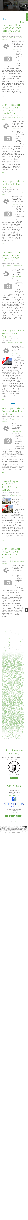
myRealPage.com (16, 821)
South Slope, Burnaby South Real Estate (9, 715)
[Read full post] (6, 46)
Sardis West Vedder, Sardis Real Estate (8, 708)
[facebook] (7, 816)
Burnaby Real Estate (19, 632)
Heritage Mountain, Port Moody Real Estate (9, 674)
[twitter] (10, 816)
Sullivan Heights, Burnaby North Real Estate (12, 721)
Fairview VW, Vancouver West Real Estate (9, 660)
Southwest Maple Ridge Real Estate (17, 716)
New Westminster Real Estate (15, 689)
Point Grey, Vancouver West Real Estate (13, 697)
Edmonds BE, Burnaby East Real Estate (15, 659)
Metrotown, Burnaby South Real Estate (11, 685)
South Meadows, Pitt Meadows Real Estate (16, 714)
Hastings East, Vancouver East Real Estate (17, 672)
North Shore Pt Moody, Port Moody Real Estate (10, 691)
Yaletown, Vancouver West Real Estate (15, 738)
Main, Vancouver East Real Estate (7, 682)
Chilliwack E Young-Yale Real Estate (8, 643)
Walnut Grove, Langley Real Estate (17, 729)
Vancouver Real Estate (6, 728)
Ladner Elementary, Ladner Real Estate (12, 677)
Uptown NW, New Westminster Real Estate (12, 726)
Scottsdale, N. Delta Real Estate (11, 709)
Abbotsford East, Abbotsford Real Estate (14, 624)
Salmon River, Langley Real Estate (8, 706)
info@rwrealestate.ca (14, 795)
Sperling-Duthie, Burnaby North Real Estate (12, 718)
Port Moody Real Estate (14, 699)
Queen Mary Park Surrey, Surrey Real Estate (12, 700)
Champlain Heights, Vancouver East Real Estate (12, 642)
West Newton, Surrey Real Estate (18, 733)
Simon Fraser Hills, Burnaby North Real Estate (10, 711)
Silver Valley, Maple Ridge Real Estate (16, 710)
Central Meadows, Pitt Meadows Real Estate (9, 640)
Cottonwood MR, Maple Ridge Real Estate (13, 653)
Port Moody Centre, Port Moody (10, 698)
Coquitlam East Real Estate (9, 651)
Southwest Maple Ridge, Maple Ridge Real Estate (10, 717)
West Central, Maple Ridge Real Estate (16, 731)
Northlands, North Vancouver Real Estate (17, 692)
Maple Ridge (15, 682)
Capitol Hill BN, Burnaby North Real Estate (15, 635)
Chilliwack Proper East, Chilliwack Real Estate (12, 645)
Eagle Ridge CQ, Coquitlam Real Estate (12, 657)
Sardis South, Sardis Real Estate (16, 707)
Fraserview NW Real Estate (16, 663)
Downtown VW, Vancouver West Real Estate (12, 656)
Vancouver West (13, 728)
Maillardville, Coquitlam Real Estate (16, 681)
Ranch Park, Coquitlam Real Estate (10, 702)
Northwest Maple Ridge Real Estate (8, 693)
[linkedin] (14, 816)
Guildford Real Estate (8, 670)
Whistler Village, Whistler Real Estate (15, 735)
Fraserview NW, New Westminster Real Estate (10, 664)
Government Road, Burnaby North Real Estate (12, 666)
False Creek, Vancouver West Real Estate (11, 661)
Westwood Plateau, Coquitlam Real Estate (9, 734)
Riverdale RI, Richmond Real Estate (10, 704)
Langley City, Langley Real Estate (12, 678)
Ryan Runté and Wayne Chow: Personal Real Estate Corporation (10, 6)
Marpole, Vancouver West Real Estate (12, 683)
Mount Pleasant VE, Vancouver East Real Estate (12, 688)
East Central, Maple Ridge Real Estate (10, 658)
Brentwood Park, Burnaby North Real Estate (12, 628)
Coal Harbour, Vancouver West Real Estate (9, 649)
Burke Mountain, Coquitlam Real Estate (8, 632)
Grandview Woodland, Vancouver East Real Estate (10, 668)
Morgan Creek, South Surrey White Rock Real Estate (11, 687)
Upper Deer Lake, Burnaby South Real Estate (12, 724)
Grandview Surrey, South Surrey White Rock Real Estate (12, 667)
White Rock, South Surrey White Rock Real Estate (10, 736)
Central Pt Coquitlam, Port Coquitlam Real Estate (11, 641)
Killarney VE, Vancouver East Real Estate (9, 676)
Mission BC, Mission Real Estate (16, 686)
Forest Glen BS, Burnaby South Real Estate (11, 662)
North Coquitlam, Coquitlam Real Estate (16, 690)
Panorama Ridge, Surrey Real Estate (16, 694)
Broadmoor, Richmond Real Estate (18, 631)
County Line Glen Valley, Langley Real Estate (12, 654)
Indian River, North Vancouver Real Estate (15, 675)
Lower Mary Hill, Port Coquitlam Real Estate (9, 680)
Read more (14, 778)
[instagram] (21, 816)
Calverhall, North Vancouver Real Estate (8, 634)
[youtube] (17, 816)
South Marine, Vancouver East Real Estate (11, 713)
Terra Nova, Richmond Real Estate (15, 723)
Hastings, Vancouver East (6, 673)
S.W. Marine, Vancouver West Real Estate (17, 705)
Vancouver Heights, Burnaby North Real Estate (16, 727)
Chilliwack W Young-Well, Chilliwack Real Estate (10, 646)
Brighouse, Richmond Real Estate (10, 630)
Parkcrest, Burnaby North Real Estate (8, 695)
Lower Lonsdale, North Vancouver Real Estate (14, 679)
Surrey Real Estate (5, 723)
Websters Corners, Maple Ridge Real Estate (9, 730)
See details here (16, 49)
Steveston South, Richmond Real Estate (13, 719)
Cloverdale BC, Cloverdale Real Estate (16, 648)
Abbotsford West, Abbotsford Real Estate (9, 625)
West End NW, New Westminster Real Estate (10, 732)
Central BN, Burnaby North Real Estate (17, 637)
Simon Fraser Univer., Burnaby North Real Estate (12, 712)
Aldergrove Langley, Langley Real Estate (13, 626)
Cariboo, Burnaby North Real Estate (8, 636)
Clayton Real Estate (14, 647)
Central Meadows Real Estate (17, 639)
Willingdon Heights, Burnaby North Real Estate (13, 737)
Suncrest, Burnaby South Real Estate (17, 722)
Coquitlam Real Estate (10, 652)
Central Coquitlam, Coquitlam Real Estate (9, 638)
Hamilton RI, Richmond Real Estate (10, 671)
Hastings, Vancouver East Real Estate (17, 673)
